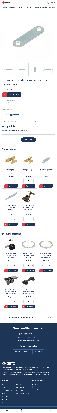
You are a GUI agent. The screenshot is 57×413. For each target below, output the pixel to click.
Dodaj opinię (28, 140)
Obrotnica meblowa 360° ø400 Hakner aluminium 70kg (46, 255)
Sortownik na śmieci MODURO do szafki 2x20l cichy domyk (11, 291)
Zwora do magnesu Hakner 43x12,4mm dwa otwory (46, 171)
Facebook (36, 384)
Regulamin (4, 387)
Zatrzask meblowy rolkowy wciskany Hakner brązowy (28, 207)
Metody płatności (20, 390)
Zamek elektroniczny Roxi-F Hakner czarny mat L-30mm (11, 255)
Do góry (4, 122)
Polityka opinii (5, 396)
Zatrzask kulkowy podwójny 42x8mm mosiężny (28, 171)
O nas (3, 384)
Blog (3, 402)
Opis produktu (10, 121)
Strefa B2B (18, 384)
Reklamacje (5, 399)
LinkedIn (36, 389)
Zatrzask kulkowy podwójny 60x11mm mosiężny (11, 171)
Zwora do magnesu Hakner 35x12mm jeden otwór (18, 317)
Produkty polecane (26, 121)
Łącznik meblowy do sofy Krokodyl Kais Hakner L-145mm (28, 291)
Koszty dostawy (20, 387)
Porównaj (4, 94)
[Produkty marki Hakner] (14, 115)
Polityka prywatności (7, 390)
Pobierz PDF (34, 121)
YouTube (36, 387)
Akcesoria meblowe (20, 7)
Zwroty (3, 393)
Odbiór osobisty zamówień (22, 393)
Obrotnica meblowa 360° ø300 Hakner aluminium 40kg (28, 255)
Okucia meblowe (29, 7)
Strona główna (11, 7)
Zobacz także (17, 121)
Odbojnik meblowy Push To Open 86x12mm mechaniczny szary (11, 208)
